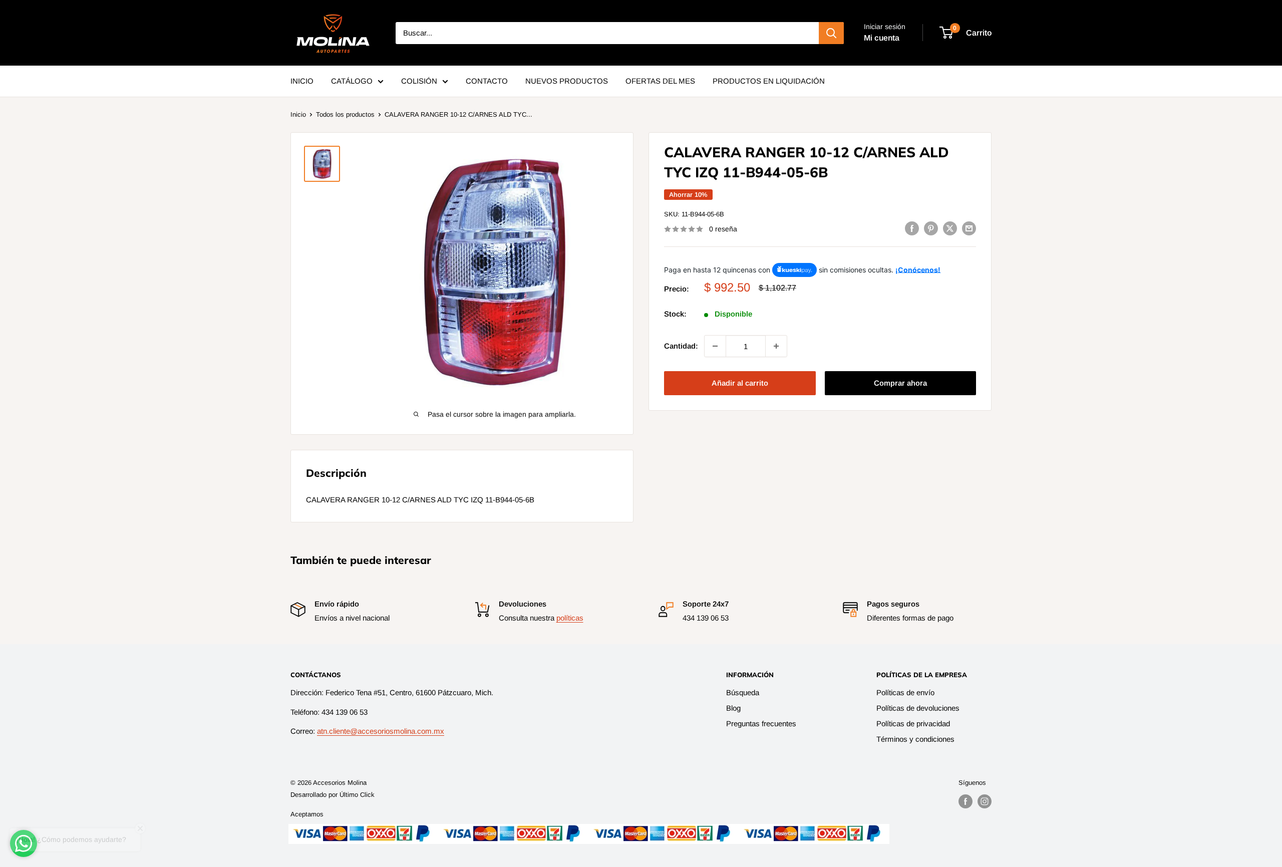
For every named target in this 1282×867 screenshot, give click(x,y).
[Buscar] (831, 33)
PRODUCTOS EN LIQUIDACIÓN (769, 81)
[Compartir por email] (969, 228)
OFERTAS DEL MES (660, 81)
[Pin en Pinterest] (931, 228)
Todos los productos (345, 114)
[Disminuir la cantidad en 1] (715, 346)
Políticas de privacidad (913, 723)
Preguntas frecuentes (761, 723)
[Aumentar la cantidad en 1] (776, 346)
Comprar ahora (900, 383)
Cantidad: (681, 346)
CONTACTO (487, 81)
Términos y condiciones (915, 739)
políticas (569, 618)
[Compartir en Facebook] (912, 228)
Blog (733, 708)
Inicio (298, 114)
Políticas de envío (905, 692)
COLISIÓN (419, 81)
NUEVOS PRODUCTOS (566, 81)
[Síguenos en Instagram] (985, 801)
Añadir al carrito (740, 383)
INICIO (301, 81)
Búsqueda (742, 692)
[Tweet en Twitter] (950, 228)
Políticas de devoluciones (917, 708)
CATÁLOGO (352, 81)
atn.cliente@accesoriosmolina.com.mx (380, 731)
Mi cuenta (881, 38)
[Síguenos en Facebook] (965, 801)
